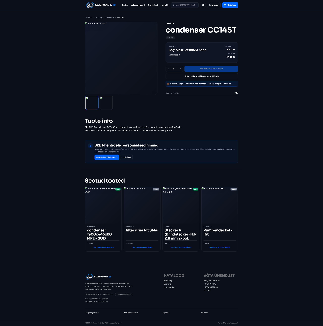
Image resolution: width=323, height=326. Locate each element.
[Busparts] (100, 5)
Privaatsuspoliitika (131, 313)
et (203, 5)
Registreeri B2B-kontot (107, 157)
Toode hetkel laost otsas (211, 68)
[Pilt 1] (92, 103)
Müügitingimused (92, 313)
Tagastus (166, 313)
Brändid (167, 284)
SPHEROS (109, 17)
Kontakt (164, 5)
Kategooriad (169, 287)
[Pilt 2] (106, 103)
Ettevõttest (153, 5)
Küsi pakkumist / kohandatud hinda (202, 76)
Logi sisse (214, 5)
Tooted (125, 5)
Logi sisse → (174, 55)
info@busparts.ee (223, 84)
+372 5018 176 (90, 301)
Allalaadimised (138, 5)
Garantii (204, 313)
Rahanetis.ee (229, 323)
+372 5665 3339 (102, 301)
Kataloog (98, 17)
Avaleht (88, 17)
